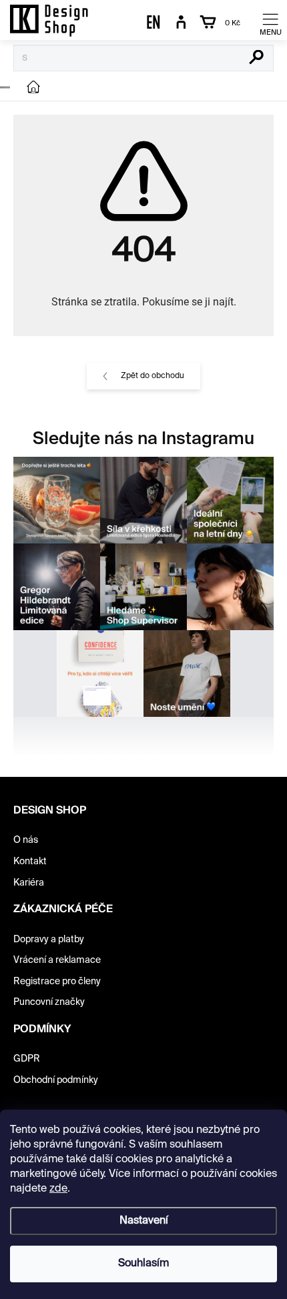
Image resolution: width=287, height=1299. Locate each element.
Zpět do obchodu (152, 376)
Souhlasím (143, 1263)
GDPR (26, 1059)
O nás (25, 840)
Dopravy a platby (48, 939)
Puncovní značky (49, 1002)
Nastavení (143, 1221)
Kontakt (30, 861)
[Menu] (270, 23)
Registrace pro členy (57, 981)
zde (58, 1189)
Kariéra (28, 883)
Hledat (256, 58)
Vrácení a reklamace (57, 960)
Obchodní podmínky (55, 1080)
